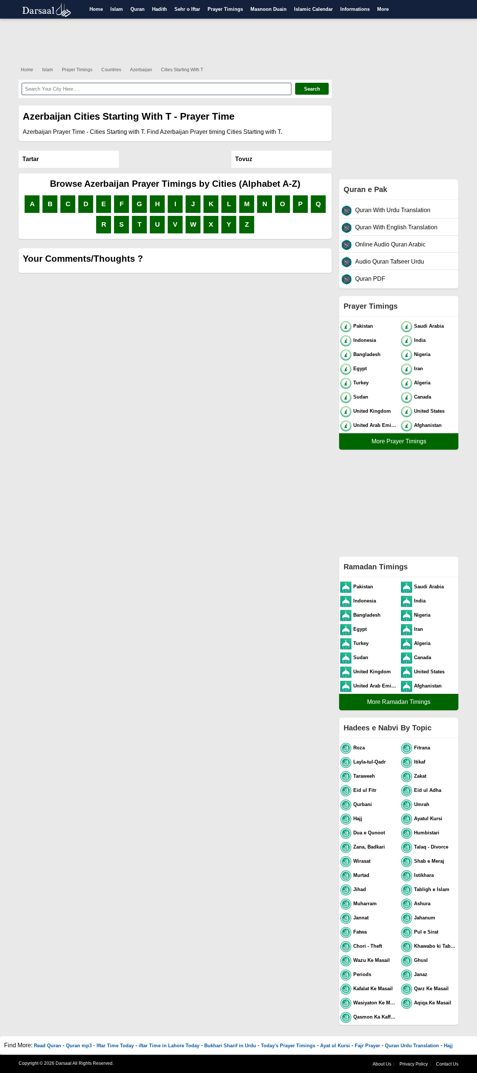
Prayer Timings (225, 9)
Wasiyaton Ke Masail (375, 1003)
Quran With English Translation (396, 227)
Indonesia (364, 340)
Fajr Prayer (367, 1045)
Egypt (360, 368)
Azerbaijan (141, 69)
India (420, 340)
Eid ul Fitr (364, 790)
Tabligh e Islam (431, 889)
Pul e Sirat (426, 932)
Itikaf (419, 762)
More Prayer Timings (399, 441)
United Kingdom (372, 411)
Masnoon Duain (268, 9)
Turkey (361, 383)
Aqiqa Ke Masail (432, 1003)
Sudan (360, 397)
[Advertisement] (238, 41)
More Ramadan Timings (398, 702)
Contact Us (447, 1064)
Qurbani (362, 804)
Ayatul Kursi (428, 818)
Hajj (357, 818)
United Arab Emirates (375, 425)
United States (429, 411)
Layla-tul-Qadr (369, 762)
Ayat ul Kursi (335, 1045)
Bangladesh (366, 354)
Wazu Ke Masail (371, 960)
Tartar (30, 159)
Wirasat (361, 861)
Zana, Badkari (369, 847)
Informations (355, 9)
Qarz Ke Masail (431, 988)
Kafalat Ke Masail (373, 988)
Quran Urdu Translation (412, 1045)
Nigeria (422, 354)
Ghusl (421, 960)
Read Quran (47, 1045)
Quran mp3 (79, 1045)
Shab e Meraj (429, 861)
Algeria (422, 383)
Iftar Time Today (115, 1045)
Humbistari (426, 833)
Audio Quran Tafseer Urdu (389, 261)
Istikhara (424, 875)
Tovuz (243, 159)
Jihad (359, 889)
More (383, 9)
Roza (359, 748)
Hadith (159, 9)
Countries (111, 69)
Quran (137, 9)
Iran (418, 368)
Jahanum (424, 918)
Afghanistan (428, 425)
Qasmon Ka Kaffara (375, 1017)
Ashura (422, 903)
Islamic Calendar (313, 9)
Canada (422, 397)
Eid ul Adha (427, 790)
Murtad (361, 875)
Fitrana (422, 748)
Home (96, 9)
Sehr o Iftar (187, 9)
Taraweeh (364, 776)
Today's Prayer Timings (288, 1045)
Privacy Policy (413, 1064)
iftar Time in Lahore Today (169, 1045)
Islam (116, 9)
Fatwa (360, 932)
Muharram (365, 903)
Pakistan (363, 326)
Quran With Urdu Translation (392, 210)
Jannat (361, 918)
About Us (382, 1064)
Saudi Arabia (429, 326)
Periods (362, 974)
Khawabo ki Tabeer (436, 946)
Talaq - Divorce (431, 847)
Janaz (420, 974)
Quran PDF (370, 279)
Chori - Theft (367, 946)
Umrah (421, 804)
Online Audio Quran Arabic (390, 244)
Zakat (420, 776)
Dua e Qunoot (369, 833)
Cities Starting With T (182, 69)
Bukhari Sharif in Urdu (230, 1045)
